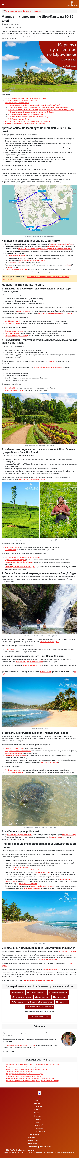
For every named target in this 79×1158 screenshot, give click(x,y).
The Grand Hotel (10, 550)
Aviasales (50, 246)
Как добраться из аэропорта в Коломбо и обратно (56, 313)
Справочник (38, 1128)
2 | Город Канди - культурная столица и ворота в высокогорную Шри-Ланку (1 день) (38, 107)
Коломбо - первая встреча (14, 331)
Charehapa (67, 265)
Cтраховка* (62, 1002)
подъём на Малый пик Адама (15, 560)
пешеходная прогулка (12, 333)
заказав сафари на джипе (49, 642)
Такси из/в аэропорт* (37, 992)
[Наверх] (75, 1154)
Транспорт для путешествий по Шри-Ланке (37, 980)
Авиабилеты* (18, 992)
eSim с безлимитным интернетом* (40, 1007)
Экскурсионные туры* (59, 992)
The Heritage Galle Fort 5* (13, 770)
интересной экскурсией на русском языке (49, 367)
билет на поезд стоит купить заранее (31, 479)
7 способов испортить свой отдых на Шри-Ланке (23, 1076)
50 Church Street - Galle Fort (14, 772)
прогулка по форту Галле (14, 748)
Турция (36, 1113)
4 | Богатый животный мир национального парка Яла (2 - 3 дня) (31, 112)
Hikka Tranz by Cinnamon (49, 762)
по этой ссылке (45, 672)
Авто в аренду (19, 1002)
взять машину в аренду (67, 951)
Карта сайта (32, 1144)
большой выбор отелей (42, 872)
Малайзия (37, 1110)
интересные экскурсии (32, 888)
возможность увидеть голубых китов (29, 662)
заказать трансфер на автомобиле (19, 835)
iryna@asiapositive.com (51, 970)
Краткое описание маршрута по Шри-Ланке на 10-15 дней (25, 98)
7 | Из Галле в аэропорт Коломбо (19, 119)
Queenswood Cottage (12, 547)
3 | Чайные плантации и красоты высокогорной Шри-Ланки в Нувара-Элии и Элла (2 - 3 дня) (41, 110)
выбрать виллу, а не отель (32, 666)
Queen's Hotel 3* (10, 388)
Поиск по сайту (39, 1131)
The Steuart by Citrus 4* (13, 323)
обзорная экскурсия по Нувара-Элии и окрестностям (24, 557)
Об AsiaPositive (33, 1134)
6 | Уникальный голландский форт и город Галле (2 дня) (28, 117)
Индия (36, 1122)
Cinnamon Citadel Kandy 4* (14, 390)
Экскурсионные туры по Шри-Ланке (19, 1071)
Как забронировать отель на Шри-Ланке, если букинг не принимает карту (32, 1081)
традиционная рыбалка (13, 753)
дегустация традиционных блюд (16, 336)
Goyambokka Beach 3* (20, 868)
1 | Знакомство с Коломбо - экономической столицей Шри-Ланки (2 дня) (34, 105)
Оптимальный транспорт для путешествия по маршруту (25, 124)
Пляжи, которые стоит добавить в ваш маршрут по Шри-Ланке (27, 121)
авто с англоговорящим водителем (32, 260)
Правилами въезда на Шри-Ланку (61, 244)
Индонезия (38, 1119)
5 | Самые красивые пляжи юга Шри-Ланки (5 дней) (26, 114)
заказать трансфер (24, 311)
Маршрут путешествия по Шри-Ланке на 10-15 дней (24, 1074)
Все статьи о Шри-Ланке (40, 1017)
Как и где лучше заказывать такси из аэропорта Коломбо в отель (30, 1078)
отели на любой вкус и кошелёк (42, 886)
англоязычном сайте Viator (47, 960)
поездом (50, 361)
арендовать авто (14, 263)
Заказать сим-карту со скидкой (16, 269)
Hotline (10, 267)
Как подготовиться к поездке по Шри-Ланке (21, 100)
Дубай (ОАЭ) (38, 1125)
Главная (37, 1100)
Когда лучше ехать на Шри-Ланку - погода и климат (25, 1067)
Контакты (31, 1137)
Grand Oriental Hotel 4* (12, 321)
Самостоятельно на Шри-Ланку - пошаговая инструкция (26, 1069)
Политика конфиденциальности (39, 1147)
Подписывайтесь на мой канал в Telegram (20, 1045)
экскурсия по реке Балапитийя (16, 755)
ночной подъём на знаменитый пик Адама (20, 567)
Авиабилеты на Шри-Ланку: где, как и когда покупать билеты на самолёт (44, 249)
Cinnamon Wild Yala (11, 649)
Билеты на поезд (55, 837)
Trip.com (58, 246)
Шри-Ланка (38, 1107)
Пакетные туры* (43, 997)
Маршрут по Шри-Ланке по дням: (17, 103)
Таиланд (37, 1104)
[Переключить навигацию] (3, 4)
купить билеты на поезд (16, 256)
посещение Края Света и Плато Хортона (19, 562)
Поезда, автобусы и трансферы (40, 1002)
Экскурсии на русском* (22, 997)
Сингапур (37, 1116)
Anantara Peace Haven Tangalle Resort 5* (25, 870)
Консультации (33, 1141)
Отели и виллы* (60, 997)
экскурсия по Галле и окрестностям (18, 751)
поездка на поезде (69, 835)
